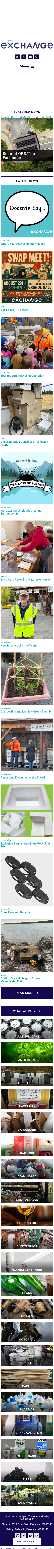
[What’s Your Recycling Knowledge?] (27, 211)
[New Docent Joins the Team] (27, 613)
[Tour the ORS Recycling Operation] (27, 343)
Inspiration (6, 507)
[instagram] (17, 56)
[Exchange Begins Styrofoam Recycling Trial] (27, 810)
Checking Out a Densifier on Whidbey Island (24, 443)
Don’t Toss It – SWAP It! (16, 309)
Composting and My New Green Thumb (26, 711)
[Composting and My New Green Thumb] (27, 678)
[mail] (36, 56)
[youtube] (30, 56)
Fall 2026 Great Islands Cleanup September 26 (21, 512)
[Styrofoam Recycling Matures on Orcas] (27, 547)
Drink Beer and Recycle (15, 912)
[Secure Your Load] (27, 145)
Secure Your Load (19, 157)
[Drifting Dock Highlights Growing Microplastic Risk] (27, 945)
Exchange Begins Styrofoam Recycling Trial (25, 845)
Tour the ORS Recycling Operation (22, 375)
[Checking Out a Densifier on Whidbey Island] (27, 409)
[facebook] (23, 56)
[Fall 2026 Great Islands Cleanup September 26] (27, 478)
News (3, 306)
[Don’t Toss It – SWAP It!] (27, 277)
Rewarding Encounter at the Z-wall (23, 777)
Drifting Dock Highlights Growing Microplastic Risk (21, 980)
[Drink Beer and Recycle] (27, 879)
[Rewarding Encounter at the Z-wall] (27, 744)
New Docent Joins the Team (19, 645)
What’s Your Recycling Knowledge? (23, 243)
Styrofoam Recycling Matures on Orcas (26, 579)
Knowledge (6, 240)
